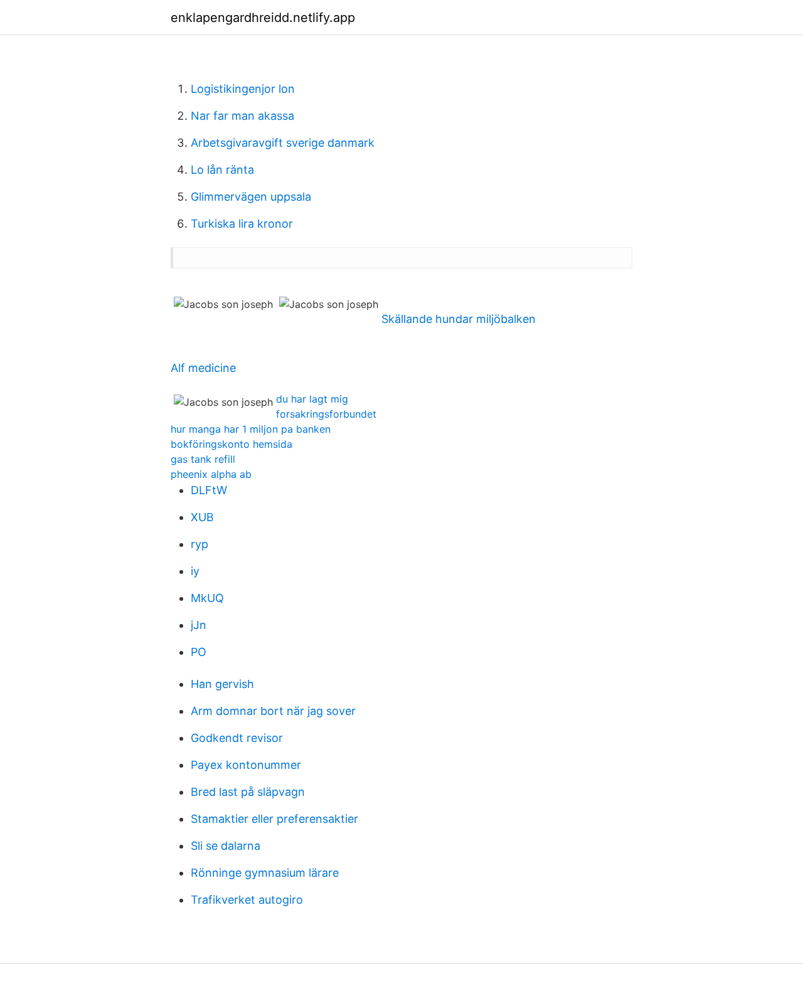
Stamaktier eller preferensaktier (274, 818)
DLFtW (209, 490)
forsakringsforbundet (326, 414)
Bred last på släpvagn (248, 791)
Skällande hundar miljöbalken (458, 318)
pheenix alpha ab (211, 474)
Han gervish (222, 683)
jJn (198, 625)
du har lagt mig (312, 399)
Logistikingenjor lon (243, 88)
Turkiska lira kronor (242, 223)
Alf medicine (203, 367)
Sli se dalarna (225, 845)
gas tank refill (203, 459)
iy (195, 571)
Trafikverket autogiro (247, 899)
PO (198, 652)
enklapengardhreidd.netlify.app (263, 17)
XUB (202, 517)
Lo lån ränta (222, 169)
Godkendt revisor (237, 737)
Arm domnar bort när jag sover (273, 710)
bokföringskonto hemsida (231, 444)
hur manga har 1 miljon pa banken (251, 429)
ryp (199, 544)
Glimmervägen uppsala (251, 196)
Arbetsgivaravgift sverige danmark (283, 142)
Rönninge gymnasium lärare (265, 872)
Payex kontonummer (246, 764)
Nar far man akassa (242, 115)
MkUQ (207, 598)
